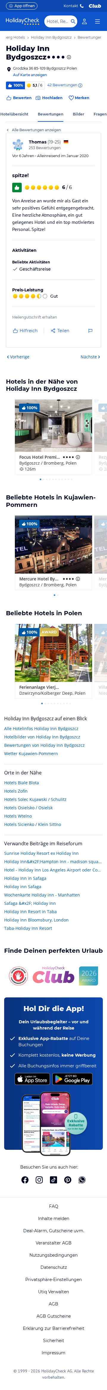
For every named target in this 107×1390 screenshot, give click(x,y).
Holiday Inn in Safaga (25, 878)
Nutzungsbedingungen (53, 1255)
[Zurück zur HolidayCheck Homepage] (22, 21)
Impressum (53, 1352)
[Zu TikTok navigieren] (53, 1180)
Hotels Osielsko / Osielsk (28, 807)
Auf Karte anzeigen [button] (30, 75)
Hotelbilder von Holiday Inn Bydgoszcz (42, 737)
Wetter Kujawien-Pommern (31, 753)
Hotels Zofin (16, 791)
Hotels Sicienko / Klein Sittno (32, 824)
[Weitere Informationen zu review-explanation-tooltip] (80, 85)
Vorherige (19, 357)
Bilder (78, 114)
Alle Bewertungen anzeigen (36, 130)
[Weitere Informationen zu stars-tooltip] (68, 57)
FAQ (53, 1206)
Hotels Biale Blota (21, 782)
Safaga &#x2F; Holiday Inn (30, 903)
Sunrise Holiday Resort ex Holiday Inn (41, 853)
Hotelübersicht (14, 114)
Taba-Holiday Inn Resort (28, 928)
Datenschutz (53, 1267)
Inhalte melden (53, 1218)
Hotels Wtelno (18, 816)
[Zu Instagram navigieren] (39, 1180)
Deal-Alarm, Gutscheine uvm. (53, 1230)
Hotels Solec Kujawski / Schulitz (35, 799)
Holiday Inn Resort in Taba (30, 911)
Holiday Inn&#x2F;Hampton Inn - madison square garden (53, 861)
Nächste (89, 357)
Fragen (100, 114)
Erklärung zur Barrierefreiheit (53, 1328)
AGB (53, 1304)
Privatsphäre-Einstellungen (53, 1279)
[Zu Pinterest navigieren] (68, 1180)
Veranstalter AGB (54, 1243)
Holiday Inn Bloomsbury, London (36, 920)
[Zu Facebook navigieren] (25, 1180)
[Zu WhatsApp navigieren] (82, 1180)
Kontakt (71, 6)
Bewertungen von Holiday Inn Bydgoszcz (44, 745)
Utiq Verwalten (53, 1291)
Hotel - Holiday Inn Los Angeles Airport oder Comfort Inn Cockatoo (53, 870)
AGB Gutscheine (54, 1316)
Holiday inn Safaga (22, 886)
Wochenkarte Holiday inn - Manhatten (42, 895)
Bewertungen (50, 114)
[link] (84, 21)
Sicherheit (53, 1340)
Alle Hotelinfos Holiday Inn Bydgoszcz (41, 728)
